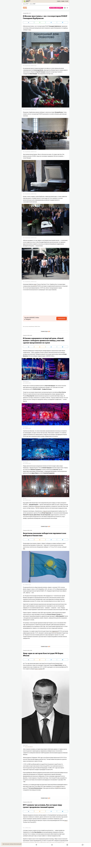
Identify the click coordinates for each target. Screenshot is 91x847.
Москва (31, 3)
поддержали (55, 631)
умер (35, 284)
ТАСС (29, 29)
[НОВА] (55, 8)
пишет (66, 820)
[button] (53, 296)
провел (58, 786)
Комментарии (45, 331)
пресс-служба (38, 668)
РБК (24, 548)
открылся (45, 511)
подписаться (61, 318)
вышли (37, 506)
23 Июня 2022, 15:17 (27, 13)
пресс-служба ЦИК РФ (29, 746)
